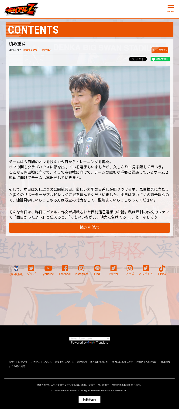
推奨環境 (165, 362)
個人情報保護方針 (99, 362)
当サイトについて (18, 362)
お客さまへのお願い (146, 362)
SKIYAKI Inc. (120, 390)
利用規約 (82, 362)
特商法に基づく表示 (122, 362)
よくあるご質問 (17, 366)
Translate (102, 342)
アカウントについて (41, 362)
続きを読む (90, 227)
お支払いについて (64, 362)
